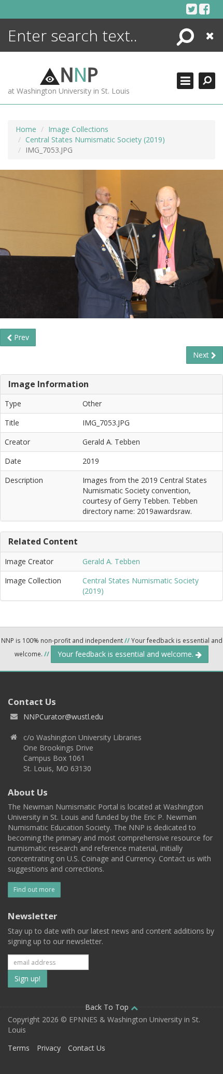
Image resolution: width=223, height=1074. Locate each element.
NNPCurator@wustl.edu (63, 717)
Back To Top (108, 1007)
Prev (20, 337)
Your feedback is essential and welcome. (127, 654)
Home (26, 129)
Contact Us (86, 1048)
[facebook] (204, 9)
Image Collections (78, 129)
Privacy (49, 1048)
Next (202, 355)
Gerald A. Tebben (111, 561)
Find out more (34, 889)
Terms (19, 1048)
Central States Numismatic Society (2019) (95, 139)
